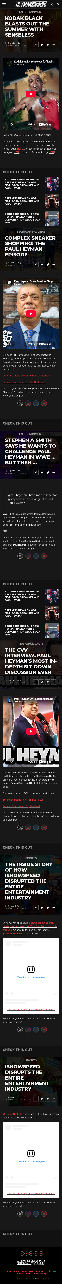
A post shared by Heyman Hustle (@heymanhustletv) (31, 1009)
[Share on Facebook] (35, 44)
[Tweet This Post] (41, 44)
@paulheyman (17, 495)
